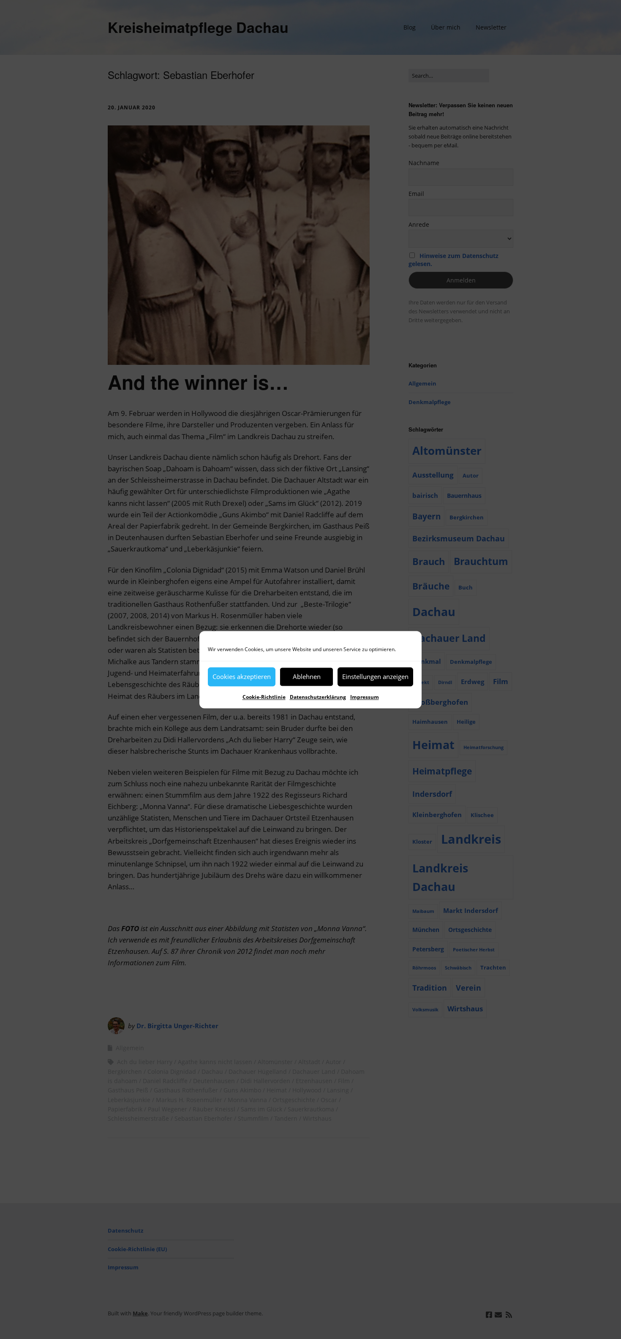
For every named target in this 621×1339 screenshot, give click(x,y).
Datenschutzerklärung (318, 697)
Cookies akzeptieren (241, 676)
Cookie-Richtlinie (264, 697)
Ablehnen (307, 676)
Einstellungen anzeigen (375, 676)
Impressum (364, 697)
